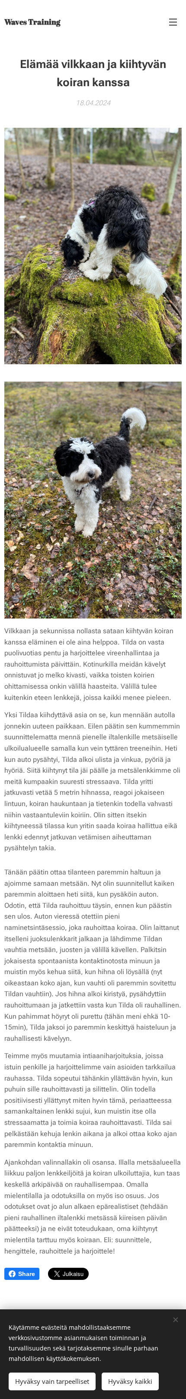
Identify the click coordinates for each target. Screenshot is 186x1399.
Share (26, 1273)
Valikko (173, 21)
